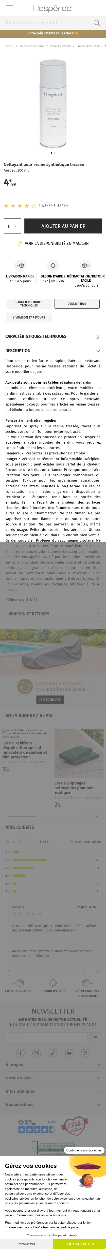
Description (77, 303)
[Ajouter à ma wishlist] (45, 735)
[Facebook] (20, 1053)
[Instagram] (37, 1053)
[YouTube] (69, 1053)
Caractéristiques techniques (29, 303)
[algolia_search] (96, 22)
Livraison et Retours (29, 317)
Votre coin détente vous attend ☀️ (53, 33)
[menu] (9, 8)
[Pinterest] (86, 1053)
